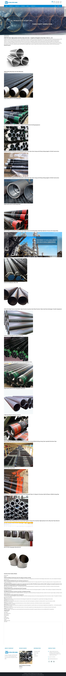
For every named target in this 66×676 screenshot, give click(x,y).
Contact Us (33, 6)
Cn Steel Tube (6, 611)
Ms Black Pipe (6, 617)
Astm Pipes (6, 612)
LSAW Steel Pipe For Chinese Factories (12, 414)
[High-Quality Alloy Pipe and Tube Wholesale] (18, 57)
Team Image (36, 652)
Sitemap (41, 673)
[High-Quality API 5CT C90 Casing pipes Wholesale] (18, 375)
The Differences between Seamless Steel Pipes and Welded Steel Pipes (17, 591)
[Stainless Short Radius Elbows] (18, 560)
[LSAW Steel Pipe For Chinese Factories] (18, 401)
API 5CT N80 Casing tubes (9, 467)
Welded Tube (42, 674)
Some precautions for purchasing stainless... (24, 666)
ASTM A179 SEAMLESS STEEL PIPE (11, 282)
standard (23, 6)
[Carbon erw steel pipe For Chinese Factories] (18, 322)
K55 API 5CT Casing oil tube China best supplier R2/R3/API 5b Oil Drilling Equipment (22, 124)
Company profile (37, 651)
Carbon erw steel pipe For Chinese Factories (13, 335)
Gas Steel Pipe (6, 615)
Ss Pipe (5, 616)
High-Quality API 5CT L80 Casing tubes (12, 204)
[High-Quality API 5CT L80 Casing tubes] (18, 191)
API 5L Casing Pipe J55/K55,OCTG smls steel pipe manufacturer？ (16, 580)
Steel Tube (23, 674)
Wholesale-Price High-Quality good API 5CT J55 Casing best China (18, 362)
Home (6, 6)
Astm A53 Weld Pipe (7, 613)
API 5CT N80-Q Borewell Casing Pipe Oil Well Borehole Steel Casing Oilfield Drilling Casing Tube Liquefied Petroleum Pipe (30, 441)
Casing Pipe (26, 674)
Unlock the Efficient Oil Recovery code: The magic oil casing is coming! (17, 577)
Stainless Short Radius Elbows (10, 573)
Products (11, 6)
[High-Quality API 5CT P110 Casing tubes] (18, 85)
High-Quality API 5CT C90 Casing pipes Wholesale (14, 388)
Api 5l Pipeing (30, 674)
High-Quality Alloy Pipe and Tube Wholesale (13, 71)
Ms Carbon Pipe (6, 618)
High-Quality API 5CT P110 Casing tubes (12, 98)
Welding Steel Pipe (7, 620)
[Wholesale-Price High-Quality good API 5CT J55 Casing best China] (16, 348)
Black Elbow (34, 674)
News (28, 6)
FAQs (35, 654)
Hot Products (38, 673)
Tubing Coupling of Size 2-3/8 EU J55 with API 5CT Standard (15, 588)
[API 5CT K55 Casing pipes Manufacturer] (18, 534)
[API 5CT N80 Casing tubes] (18, 454)
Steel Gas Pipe (6, 614)
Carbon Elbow (38, 674)
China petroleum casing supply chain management (14, 594)
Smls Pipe (5, 621)
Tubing (5, 619)
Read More (6, 72)
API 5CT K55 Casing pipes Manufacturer (12, 547)
